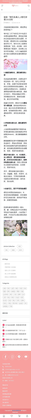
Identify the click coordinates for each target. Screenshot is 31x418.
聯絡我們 (4, 391)
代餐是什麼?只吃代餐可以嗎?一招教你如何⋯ (15, 340)
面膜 (19, 294)
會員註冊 (4, 388)
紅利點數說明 (6, 397)
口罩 (4, 297)
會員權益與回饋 (6, 394)
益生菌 (21, 303)
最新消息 (7, 264)
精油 (10, 303)
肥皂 (8, 291)
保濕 (10, 300)
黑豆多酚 (15, 303)
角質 (8, 288)
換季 (22, 297)
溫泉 (11, 294)
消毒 (22, 291)
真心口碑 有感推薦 (10, 274)
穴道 (15, 294)
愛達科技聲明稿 (6, 405)
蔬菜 (12, 297)
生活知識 (5, 294)
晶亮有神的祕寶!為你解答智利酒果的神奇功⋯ (15, 346)
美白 (6, 250)
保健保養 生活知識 (10, 267)
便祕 (8, 297)
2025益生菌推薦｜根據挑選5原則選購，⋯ (14, 326)
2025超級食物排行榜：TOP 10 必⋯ (14, 330)
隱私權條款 (5, 402)
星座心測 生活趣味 (10, 270)
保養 (19, 246)
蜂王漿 (5, 300)
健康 (4, 291)
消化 (25, 303)
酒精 (18, 291)
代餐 (11, 306)
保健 (21, 288)
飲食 (25, 288)
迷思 (12, 288)
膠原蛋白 (5, 306)
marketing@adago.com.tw (12, 369)
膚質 (17, 288)
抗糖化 (13, 250)
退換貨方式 (5, 399)
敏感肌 (13, 291)
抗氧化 (20, 250)
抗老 (18, 300)
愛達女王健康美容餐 (11, 277)
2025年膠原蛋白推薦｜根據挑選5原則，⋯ (14, 335)
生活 (23, 294)
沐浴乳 (17, 297)
